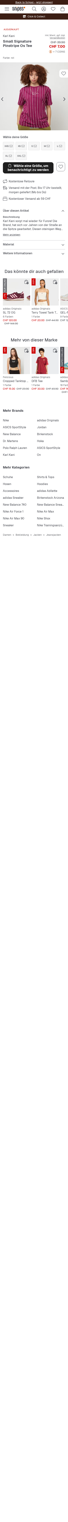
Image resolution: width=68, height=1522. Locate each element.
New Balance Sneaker (51, 505)
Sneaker (8, 525)
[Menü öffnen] (7, 9)
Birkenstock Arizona (50, 498)
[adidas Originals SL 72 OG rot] (16, 292)
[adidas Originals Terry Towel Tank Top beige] (45, 292)
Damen (7, 534)
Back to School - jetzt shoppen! (34, 2)
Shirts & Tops (45, 477)
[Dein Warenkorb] (63, 9)
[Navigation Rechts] (64, 99)
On (39, 455)
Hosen (7, 484)
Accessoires (11, 491)
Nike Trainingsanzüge (51, 525)
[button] (34, 96)
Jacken (37, 534)
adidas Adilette (47, 491)
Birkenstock (45, 434)
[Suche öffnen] (34, 9)
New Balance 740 (14, 505)
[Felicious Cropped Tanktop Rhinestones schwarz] (16, 360)
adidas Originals (48, 420)
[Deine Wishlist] (53, 9)
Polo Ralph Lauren (15, 448)
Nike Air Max (45, 511)
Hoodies (42, 484)
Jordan (41, 427)
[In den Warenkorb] (26, 282)
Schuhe (8, 477)
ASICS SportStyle (14, 427)
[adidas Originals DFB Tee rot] (45, 360)
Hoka (40, 441)
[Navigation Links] (2, 99)
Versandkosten (57, 37)
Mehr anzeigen (11, 234)
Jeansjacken (53, 534)
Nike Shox (43, 518)
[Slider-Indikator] (31, 128)
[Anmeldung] (44, 9)
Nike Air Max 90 (13, 518)
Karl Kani (9, 36)
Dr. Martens (10, 441)
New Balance (12, 434)
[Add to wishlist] (63, 73)
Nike (6, 420)
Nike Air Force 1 (13, 511)
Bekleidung (22, 534)
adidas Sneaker (13, 498)
